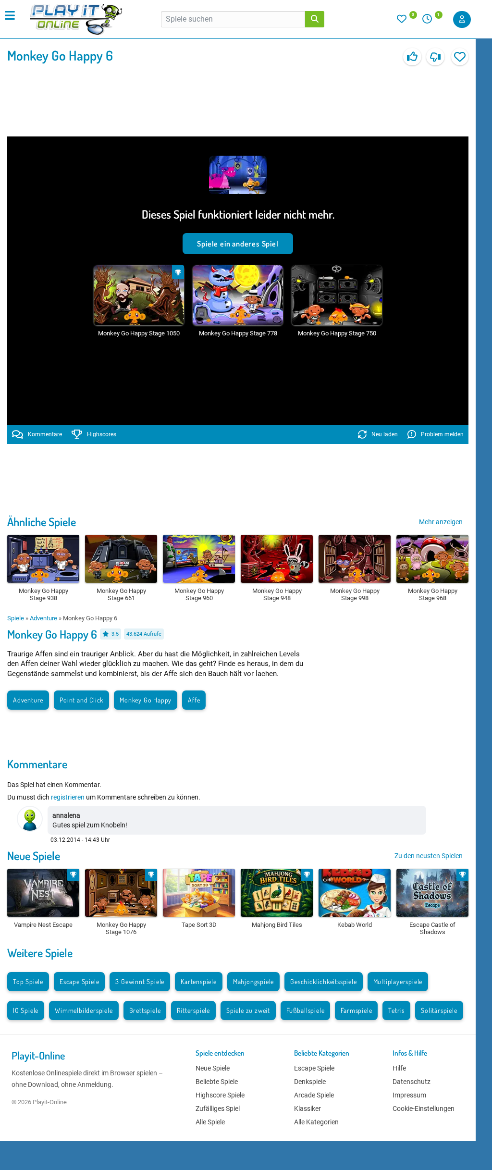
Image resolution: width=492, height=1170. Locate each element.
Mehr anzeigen (441, 522)
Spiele (15, 618)
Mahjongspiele (253, 981)
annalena (66, 815)
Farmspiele (356, 1010)
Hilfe (399, 1068)
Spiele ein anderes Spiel (237, 243)
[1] (430, 21)
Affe (194, 700)
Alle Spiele (210, 1122)
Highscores (101, 434)
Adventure (43, 618)
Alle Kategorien (316, 1122)
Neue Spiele (33, 855)
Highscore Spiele (220, 1095)
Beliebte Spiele (217, 1081)
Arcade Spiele (314, 1095)
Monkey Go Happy (146, 700)
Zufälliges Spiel (218, 1108)
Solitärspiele (439, 1010)
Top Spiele (28, 981)
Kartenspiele (199, 981)
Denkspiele (310, 1081)
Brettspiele (145, 1010)
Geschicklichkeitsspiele (323, 981)
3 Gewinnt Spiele (139, 981)
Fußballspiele (305, 1010)
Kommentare (45, 434)
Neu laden (384, 434)
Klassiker (307, 1108)
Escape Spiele (79, 981)
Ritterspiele (193, 1010)
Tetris (396, 1010)
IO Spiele (25, 1010)
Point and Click (81, 700)
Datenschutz (411, 1081)
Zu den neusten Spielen (428, 856)
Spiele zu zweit (248, 1010)
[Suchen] (314, 19)
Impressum (409, 1095)
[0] (406, 21)
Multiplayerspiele (398, 981)
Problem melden (442, 434)
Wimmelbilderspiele (83, 1010)
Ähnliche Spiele (41, 521)
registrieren (68, 797)
